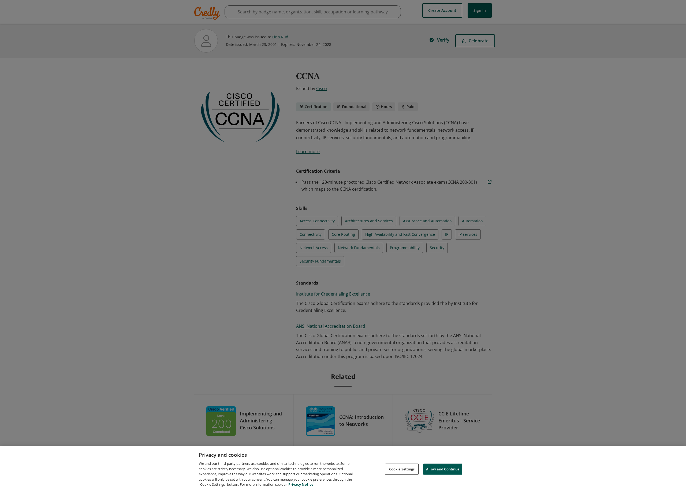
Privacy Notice (301, 484)
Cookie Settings (402, 468)
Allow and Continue (442, 468)
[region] (343, 468)
